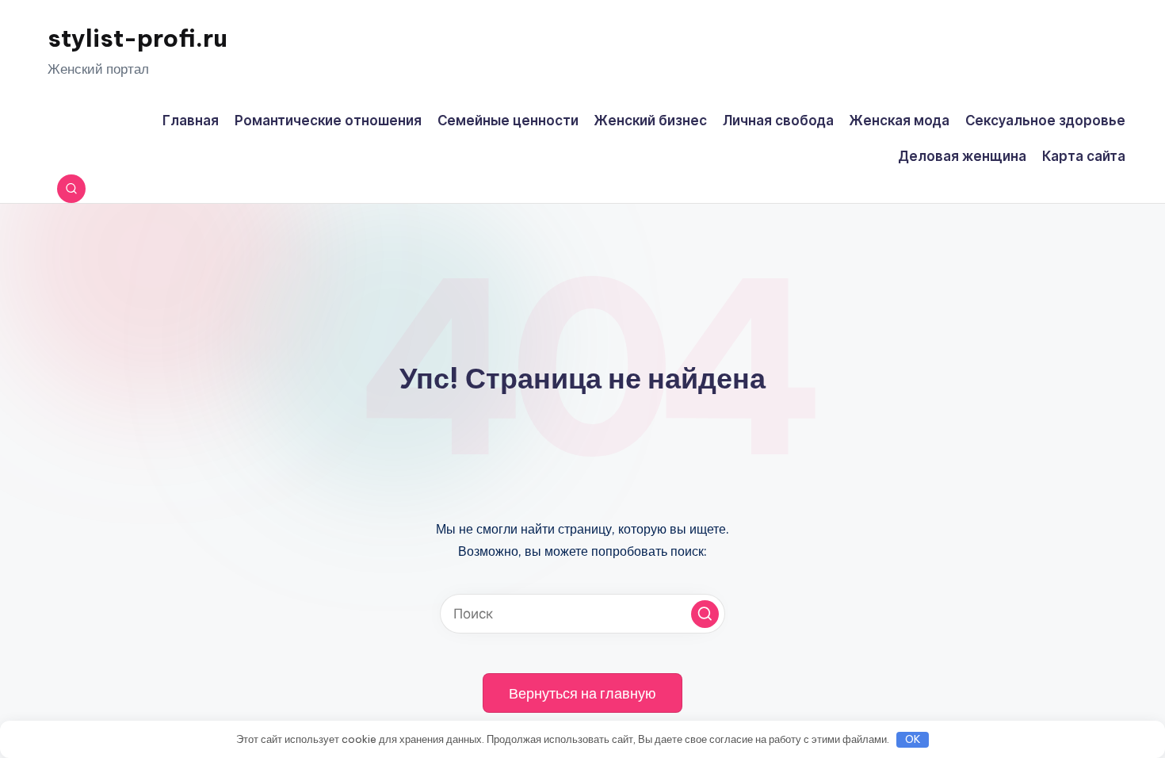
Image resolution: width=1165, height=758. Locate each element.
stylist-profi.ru (137, 38)
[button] (705, 614)
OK (913, 739)
